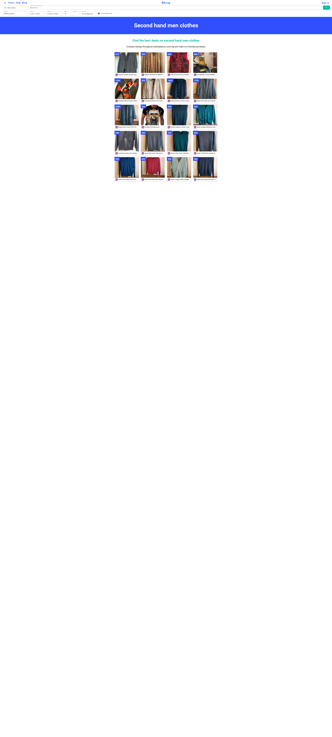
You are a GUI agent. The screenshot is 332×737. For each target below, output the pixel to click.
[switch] (99, 13)
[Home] (5, 3)
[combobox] (16, 8)
